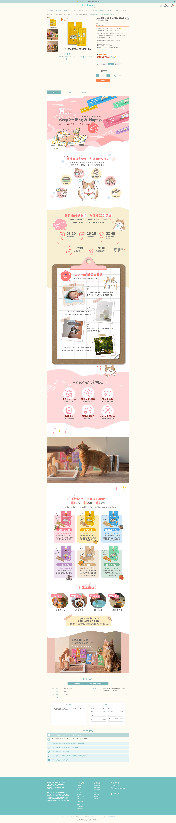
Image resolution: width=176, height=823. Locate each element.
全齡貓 (77, 56)
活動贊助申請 (80, 808)
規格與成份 (69, 92)
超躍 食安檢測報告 (81, 796)
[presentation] (52, 51)
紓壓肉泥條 (72, 56)
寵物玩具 (95, 10)
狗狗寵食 (66, 10)
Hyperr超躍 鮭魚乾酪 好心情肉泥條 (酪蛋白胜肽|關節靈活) (102, 14)
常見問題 (84, 92)
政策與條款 (96, 794)
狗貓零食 (81, 10)
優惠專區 (51, 10)
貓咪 (69, 59)
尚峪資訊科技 (114, 816)
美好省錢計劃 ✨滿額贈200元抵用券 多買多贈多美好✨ (110, 30)
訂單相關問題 (97, 789)
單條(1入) (103, 64)
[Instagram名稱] (118, 794)
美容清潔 (110, 10)
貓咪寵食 (74, 10)
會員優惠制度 (97, 785)
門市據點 (79, 789)
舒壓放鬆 (66, 56)
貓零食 (81, 56)
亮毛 (85, 56)
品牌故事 (79, 785)
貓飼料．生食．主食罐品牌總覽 (66, 14)
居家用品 (102, 10)
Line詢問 (118, 75)
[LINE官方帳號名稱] (115, 794)
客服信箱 (96, 798)
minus (97, 75)
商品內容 (54, 92)
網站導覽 (79, 792)
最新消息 (79, 787)
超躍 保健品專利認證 (81, 798)
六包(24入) (118, 64)
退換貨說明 (96, 796)
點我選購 (113, 56)
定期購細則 (96, 792)
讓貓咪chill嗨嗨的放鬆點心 (81, 14)
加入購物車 (103, 80)
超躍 (65, 59)
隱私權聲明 (79, 794)
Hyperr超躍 (124, 10)
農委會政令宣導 (80, 806)
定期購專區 (58, 10)
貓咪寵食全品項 (54, 14)
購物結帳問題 (97, 787)
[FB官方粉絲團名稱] (112, 794)
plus (108, 75)
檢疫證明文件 (80, 804)
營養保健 (88, 10)
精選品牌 (117, 10)
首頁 (48, 14)
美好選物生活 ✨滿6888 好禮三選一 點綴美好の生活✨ (109, 28)
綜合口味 (90, 56)
